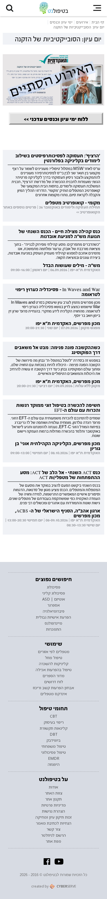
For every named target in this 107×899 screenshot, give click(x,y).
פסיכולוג (53, 587)
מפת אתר (53, 841)
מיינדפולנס (53, 623)
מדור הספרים (53, 675)
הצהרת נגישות (53, 811)
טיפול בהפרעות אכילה (54, 669)
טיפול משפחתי (53, 746)
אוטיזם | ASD (53, 599)
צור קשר (53, 829)
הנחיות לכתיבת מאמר (53, 823)
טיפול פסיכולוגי (53, 752)
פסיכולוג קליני (53, 593)
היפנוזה (54, 764)
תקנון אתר (53, 799)
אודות (53, 787)
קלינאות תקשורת (53, 728)
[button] (9, 8)
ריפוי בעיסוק (54, 722)
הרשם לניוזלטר (53, 835)
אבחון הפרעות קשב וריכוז (53, 687)
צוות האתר (53, 793)
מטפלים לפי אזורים (53, 651)
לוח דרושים (53, 681)
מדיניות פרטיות (53, 805)
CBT (53, 716)
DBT (54, 734)
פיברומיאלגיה (53, 611)
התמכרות (53, 629)
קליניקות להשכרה (53, 663)
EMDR (53, 758)
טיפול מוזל (53, 657)
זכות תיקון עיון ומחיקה (53, 817)
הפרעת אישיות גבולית (53, 617)
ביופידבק (53, 740)
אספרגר (53, 605)
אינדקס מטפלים (53, 693)
